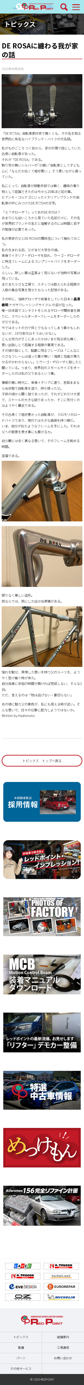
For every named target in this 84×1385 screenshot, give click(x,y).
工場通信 (63, 1347)
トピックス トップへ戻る (42, 760)
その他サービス (21, 1368)
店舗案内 (63, 1337)
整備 (21, 1347)
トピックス (19, 23)
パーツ (20, 1358)
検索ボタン (64, 7)
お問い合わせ (63, 1358)
